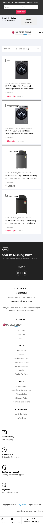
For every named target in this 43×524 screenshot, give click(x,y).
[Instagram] (18, 273)
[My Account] (12, 519)
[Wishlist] (33, 519)
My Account (15, 522)
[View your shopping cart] (40, 33)
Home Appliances (11, 173)
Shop (3, 522)
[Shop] (2, 519)
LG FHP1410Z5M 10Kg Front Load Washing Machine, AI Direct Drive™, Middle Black (19, 88)
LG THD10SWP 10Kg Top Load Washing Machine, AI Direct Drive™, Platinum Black (20, 223)
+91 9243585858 (8, 20)
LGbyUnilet (21, 505)
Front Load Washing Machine (16, 83)
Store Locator (28, 21)
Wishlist (35, 522)
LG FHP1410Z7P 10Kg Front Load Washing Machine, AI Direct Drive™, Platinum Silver (19, 133)
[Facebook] (24, 273)
